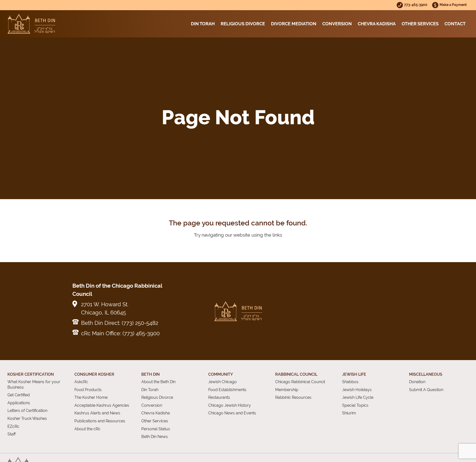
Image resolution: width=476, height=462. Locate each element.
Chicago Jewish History (229, 405)
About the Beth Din (158, 381)
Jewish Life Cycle (357, 397)
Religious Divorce (243, 23)
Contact (455, 23)
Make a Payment (453, 4)
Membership (286, 389)
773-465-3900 (416, 4)
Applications (18, 402)
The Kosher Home (91, 397)
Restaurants (219, 397)
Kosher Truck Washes (27, 418)
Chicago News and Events (232, 413)
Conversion (337, 23)
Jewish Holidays (357, 389)
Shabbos (350, 381)
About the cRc (87, 429)
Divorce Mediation (293, 23)
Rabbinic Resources (293, 397)
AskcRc (81, 381)
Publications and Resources (99, 421)
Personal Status (155, 429)
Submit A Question (426, 389)
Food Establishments (227, 389)
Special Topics (355, 405)
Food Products (88, 389)
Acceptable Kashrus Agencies (101, 405)
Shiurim (349, 413)
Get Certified (18, 395)
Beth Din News (154, 436)
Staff (11, 434)
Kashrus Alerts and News (97, 413)
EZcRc (13, 426)
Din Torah (203, 23)
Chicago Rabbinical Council (300, 381)
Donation (417, 381)
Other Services (420, 23)
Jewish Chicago (222, 381)
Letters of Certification (27, 410)
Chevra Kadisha (377, 23)
